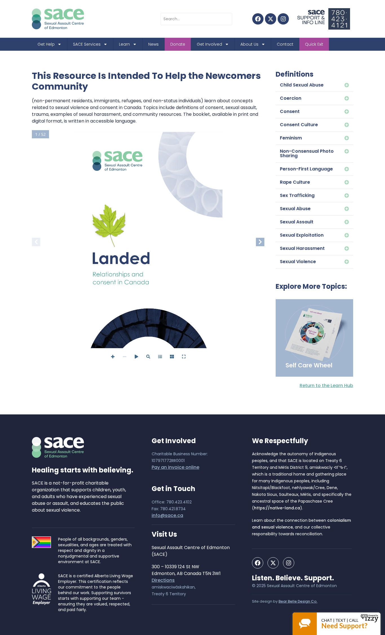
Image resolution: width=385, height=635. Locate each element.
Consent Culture (299, 124)
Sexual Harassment (302, 248)
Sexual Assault (296, 222)
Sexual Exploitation (302, 235)
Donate (177, 44)
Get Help (46, 44)
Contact (285, 44)
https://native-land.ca (277, 508)
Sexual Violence (298, 261)
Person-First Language (306, 169)
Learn (124, 44)
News (153, 44)
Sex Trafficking (297, 195)
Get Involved (209, 44)
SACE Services (87, 44)
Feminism (291, 138)
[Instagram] (283, 19)
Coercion (290, 98)
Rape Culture (295, 182)
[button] (314, 85)
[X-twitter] (270, 19)
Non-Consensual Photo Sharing (307, 153)
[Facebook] (258, 19)
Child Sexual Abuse (302, 85)
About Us (249, 44)
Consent (290, 111)
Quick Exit (314, 44)
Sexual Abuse (295, 208)
